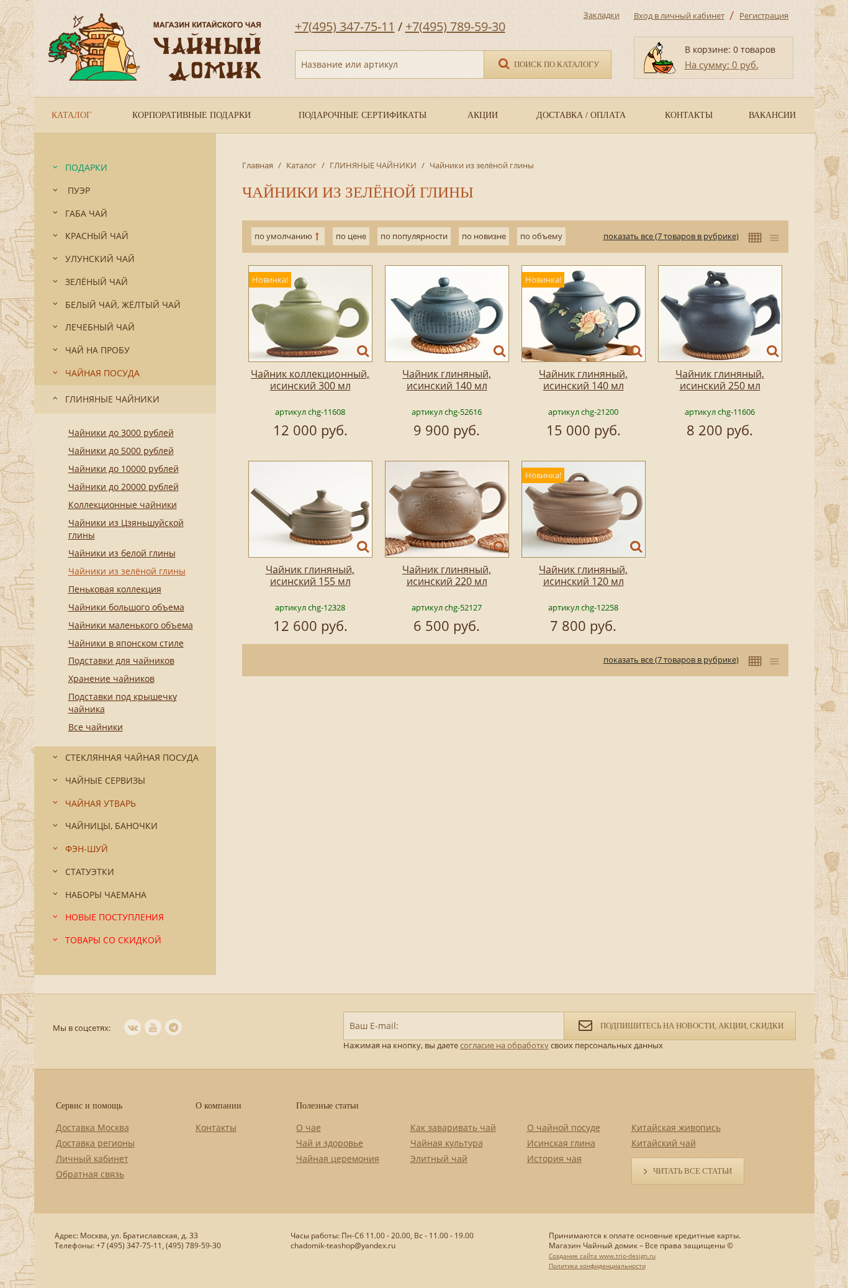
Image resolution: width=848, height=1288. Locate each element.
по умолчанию (283, 236)
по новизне (484, 236)
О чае (308, 1127)
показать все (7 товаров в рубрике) (671, 236)
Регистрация (763, 15)
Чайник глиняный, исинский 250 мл (719, 379)
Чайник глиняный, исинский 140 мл (446, 379)
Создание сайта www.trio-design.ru (602, 1255)
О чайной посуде (563, 1127)
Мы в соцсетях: (82, 1027)
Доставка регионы (95, 1143)
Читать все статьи (692, 1171)
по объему (541, 236)
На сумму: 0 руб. (722, 64)
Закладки (602, 14)
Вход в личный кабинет (679, 15)
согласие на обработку (504, 1045)
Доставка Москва (92, 1127)
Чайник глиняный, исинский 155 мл (310, 575)
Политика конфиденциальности (597, 1265)
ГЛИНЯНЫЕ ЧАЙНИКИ (373, 165)
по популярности (414, 236)
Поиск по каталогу (555, 64)
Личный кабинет (92, 1158)
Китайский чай (663, 1143)
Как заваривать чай (453, 1127)
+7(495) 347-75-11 (345, 26)
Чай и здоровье (329, 1143)
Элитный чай (438, 1158)
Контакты (216, 1127)
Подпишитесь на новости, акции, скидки (690, 1025)
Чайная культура (446, 1143)
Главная (257, 165)
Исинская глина (561, 1143)
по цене (351, 236)
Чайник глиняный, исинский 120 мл (583, 575)
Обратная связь (90, 1174)
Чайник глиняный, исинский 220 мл (446, 575)
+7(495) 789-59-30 (455, 26)
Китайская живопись (676, 1127)
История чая (554, 1158)
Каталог (301, 165)
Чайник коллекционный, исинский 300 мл (310, 379)
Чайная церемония (337, 1158)
